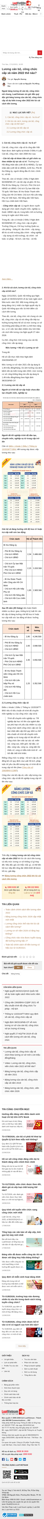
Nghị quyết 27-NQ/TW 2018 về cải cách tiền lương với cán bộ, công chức (21, 1037)
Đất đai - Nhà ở (31, 14)
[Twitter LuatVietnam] (20, 1459)
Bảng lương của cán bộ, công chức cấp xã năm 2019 (21, 1081)
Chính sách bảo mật (11, 1394)
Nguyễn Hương (20, 79)
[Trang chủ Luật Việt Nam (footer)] (22, 1411)
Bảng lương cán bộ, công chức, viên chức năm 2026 (22, 1089)
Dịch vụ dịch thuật (31, 1369)
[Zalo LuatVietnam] (7, 1459)
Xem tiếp (22, 1346)
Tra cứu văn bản (30, 1359)
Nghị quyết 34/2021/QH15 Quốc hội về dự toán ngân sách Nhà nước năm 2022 (22, 994)
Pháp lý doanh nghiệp (32, 1366)
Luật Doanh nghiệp (25, 1507)
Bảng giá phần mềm (11, 1385)
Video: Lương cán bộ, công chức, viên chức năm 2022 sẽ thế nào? (20, 1064)
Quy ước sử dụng (10, 1391)
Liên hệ (7, 1371)
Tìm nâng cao (36, 57)
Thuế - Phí (18, 14)
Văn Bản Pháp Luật (9, 1507)
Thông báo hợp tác (11, 1403)
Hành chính (6, 14)
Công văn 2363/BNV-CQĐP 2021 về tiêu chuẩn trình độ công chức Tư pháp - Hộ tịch (22, 1005)
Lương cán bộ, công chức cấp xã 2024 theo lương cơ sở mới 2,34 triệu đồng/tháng (22, 1055)
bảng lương (15, 974)
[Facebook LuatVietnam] (3, 1459)
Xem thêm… (7, 279)
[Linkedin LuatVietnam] (24, 1459)
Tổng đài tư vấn (30, 1375)
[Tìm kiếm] (39, 52)
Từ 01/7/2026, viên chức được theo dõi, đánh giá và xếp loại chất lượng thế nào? (21, 1187)
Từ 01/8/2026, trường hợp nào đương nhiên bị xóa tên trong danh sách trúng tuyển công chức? (21, 1299)
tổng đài (12, 893)
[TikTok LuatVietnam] (16, 1459)
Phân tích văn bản (31, 1362)
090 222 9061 (33, 887)
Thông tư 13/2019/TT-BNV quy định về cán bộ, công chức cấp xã (21, 1015)
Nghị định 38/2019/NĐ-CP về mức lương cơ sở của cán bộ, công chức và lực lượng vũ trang (21, 1025)
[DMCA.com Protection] (26, 1516)
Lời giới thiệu (9, 1359)
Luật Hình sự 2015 (12, 1509)
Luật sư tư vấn (30, 893)
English (33, 7)
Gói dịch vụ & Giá (22, 7)
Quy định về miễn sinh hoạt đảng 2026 (21, 1277)
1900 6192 (11, 887)
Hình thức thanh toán (12, 1388)
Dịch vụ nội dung (30, 1372)
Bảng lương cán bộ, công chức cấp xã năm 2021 (21, 1073)
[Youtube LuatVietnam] (11, 1459)
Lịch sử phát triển (10, 1362)
